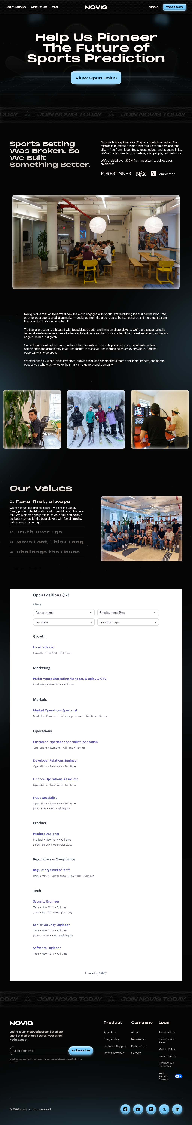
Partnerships (139, 1046)
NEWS (154, 7)
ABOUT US (39, 7)
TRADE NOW (174, 7)
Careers (136, 1053)
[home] (96, 7)
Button (18, 569)
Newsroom (138, 1039)
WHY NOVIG (16, 7)
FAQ (55, 7)
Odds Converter (114, 1053)
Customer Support (115, 1046)
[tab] (47, 512)
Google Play (111, 1039)
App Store (110, 1032)
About (135, 1032)
